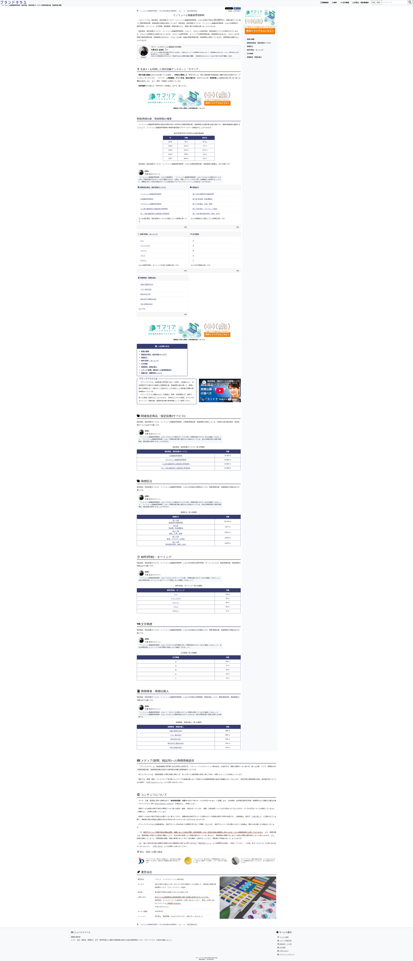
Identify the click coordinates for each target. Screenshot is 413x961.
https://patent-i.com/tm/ (164, 804)
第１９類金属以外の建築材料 (176, 521)
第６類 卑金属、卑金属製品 (202, 199)
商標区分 (195, 187)
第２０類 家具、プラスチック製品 (205, 209)
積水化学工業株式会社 (148, 299)
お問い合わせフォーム (154, 782)
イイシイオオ (145, 246)
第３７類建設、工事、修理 (175, 532)
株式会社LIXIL (145, 294)
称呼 (335, 3)
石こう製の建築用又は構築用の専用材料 (154, 214)
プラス (142, 255)
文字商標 (345, 3)
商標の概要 (145, 351)
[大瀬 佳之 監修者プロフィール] (166, 50)
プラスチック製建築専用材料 (150, 204)
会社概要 (282, 947)
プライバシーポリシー (287, 954)
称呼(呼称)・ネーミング (149, 234)
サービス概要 (284, 937)
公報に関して (257, 816)
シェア (238, 8)
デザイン (143, 260)
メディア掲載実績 (285, 940)
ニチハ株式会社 (146, 289)
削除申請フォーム (204, 843)
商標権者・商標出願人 (148, 278)
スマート (143, 251)
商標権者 (325, 3)
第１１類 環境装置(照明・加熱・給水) (206, 214)
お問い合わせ (158, 846)
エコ (180, 10)
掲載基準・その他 (285, 944)
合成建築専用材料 (146, 199)
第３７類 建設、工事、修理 (202, 204)
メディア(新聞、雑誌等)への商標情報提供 (156, 370)
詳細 (185, 227)
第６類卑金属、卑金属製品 (176, 527)
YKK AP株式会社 (146, 304)
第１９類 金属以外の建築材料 (168, 10)
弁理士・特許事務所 (361, 3)
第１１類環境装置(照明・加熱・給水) (175, 543)
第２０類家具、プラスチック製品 (176, 538)
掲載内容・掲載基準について (151, 373)
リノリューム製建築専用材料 (149, 10)
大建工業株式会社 (192, 10)
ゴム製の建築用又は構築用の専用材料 (154, 209)
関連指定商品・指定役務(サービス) (153, 187)
